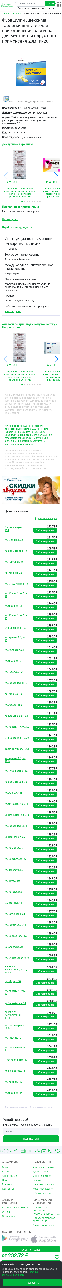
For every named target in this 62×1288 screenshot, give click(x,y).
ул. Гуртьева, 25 (14, 561)
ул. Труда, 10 (12, 880)
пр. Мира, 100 (13, 981)
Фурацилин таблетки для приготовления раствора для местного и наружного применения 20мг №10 (19, 191)
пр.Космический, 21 (16, 715)
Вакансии (7, 1184)
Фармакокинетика (41, 1107)
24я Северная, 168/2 (17, 737)
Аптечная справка (43, 1167)
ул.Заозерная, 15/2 (16, 682)
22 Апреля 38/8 (14, 946)
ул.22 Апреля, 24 (14, 649)
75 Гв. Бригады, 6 (15, 1070)
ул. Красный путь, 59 (17, 726)
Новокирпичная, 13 (16, 1059)
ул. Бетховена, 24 (15, 913)
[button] (22, 201)
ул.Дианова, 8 (13, 660)
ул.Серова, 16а (13, 704)
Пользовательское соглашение (44, 1219)
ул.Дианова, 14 (13, 1092)
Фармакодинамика (16, 1107)
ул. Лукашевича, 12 (16, 770)
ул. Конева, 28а (14, 891)
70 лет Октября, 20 (16, 781)
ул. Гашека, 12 (13, 1037)
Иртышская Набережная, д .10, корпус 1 (16, 969)
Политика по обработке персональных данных (46, 1210)
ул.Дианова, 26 (13, 605)
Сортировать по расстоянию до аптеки (36, 8)
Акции (5, 1171)
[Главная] (7, 5)
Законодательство (44, 1225)
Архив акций (9, 1175)
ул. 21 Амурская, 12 (16, 583)
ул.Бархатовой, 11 (15, 924)
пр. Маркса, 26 (13, 572)
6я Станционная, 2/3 (17, 814)
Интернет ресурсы (43, 1184)
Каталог (17, 13)
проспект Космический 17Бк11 (13, 1015)
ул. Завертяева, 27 (15, 858)
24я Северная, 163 (15, 627)
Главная (5, 13)
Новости (7, 1180)
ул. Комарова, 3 (14, 847)
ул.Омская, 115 (14, 792)
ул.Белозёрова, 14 (15, 1003)
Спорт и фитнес (42, 1175)
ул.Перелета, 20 (14, 869)
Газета (37, 1180)
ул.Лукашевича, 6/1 (16, 803)
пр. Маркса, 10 (13, 693)
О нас (5, 1167)
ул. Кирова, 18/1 (14, 1081)
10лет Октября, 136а (17, 748)
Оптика (6, 1211)
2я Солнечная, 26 (15, 836)
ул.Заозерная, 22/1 (16, 825)
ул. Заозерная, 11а (16, 935)
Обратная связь (42, 1193)
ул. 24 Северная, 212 (17, 957)
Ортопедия (8, 1216)
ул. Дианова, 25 (14, 539)
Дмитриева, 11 (13, 902)
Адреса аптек (40, 1171)
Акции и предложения (15, 1207)
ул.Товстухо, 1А (14, 671)
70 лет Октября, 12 (16, 550)
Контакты (8, 1188)
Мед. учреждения (43, 1188)
